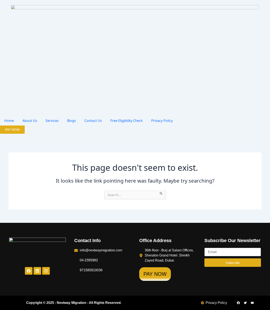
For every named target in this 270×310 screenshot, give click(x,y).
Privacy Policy (162, 120)
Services (52, 120)
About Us (29, 120)
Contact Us (93, 120)
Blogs (71, 120)
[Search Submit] (161, 193)
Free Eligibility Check (126, 120)
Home (9, 120)
